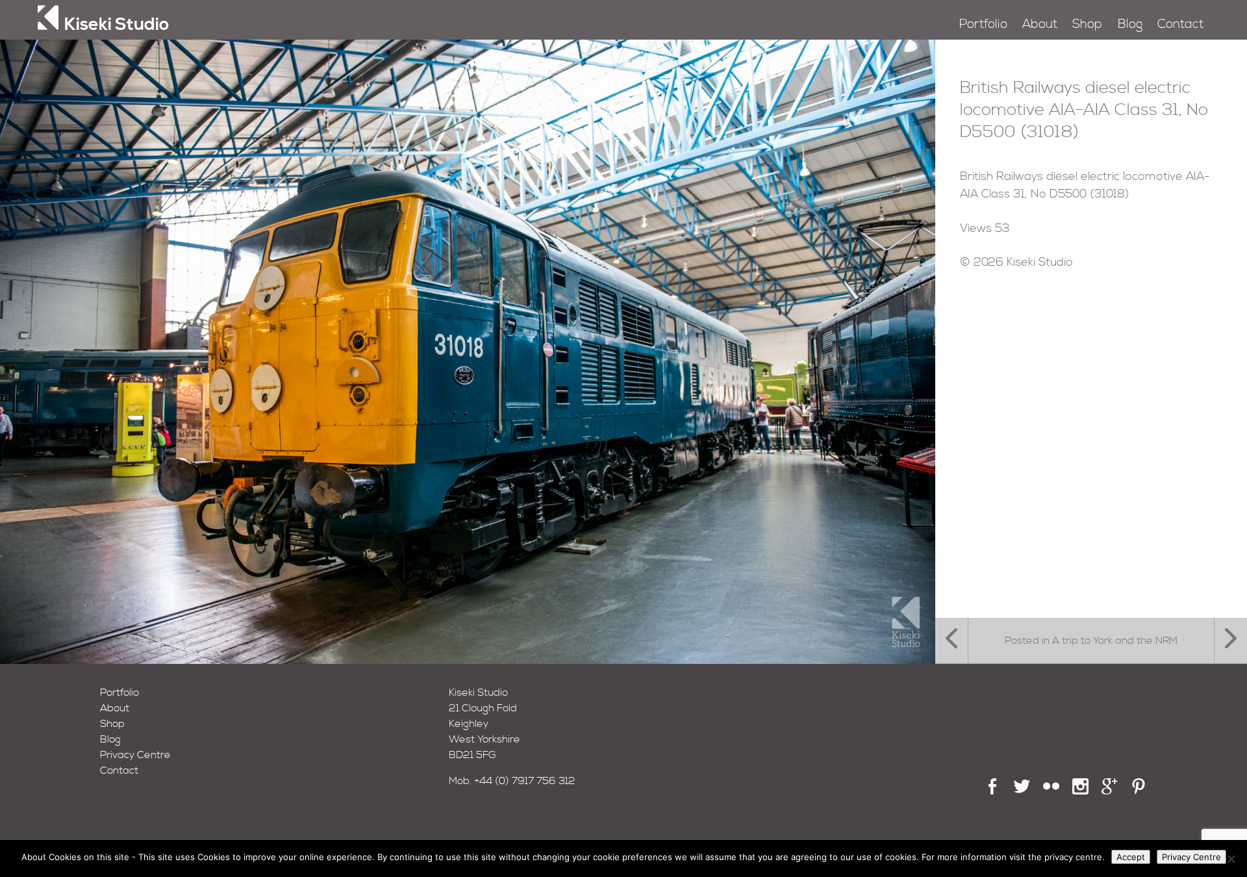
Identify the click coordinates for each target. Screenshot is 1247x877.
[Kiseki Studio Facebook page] (993, 791)
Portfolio (983, 24)
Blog (1130, 24)
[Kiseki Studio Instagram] (1080, 791)
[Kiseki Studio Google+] (1110, 791)
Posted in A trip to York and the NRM (1091, 640)
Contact (1180, 24)
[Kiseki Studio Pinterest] (1139, 791)
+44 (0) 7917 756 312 (524, 780)
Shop (1087, 24)
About (1039, 24)
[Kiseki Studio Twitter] (1022, 791)
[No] (1230, 858)
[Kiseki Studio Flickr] (1051, 791)
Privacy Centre (135, 754)
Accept (1130, 857)
